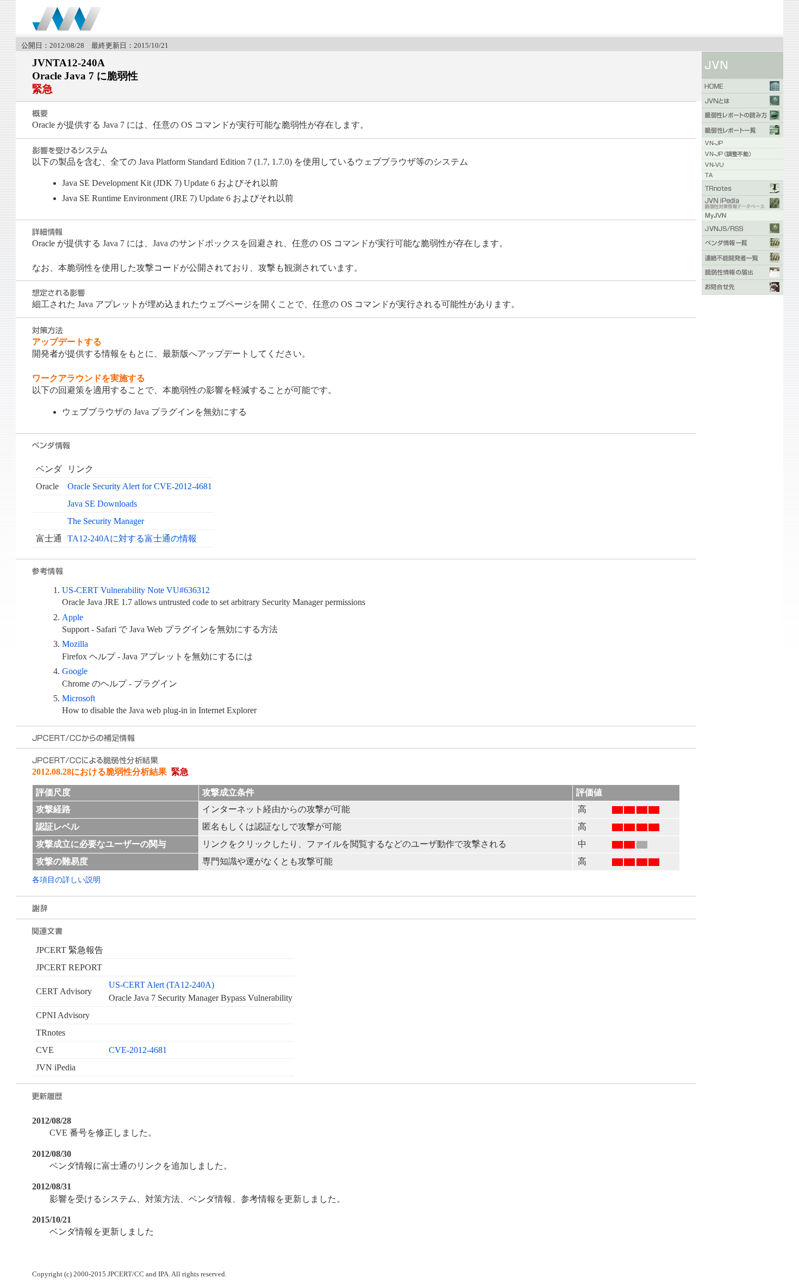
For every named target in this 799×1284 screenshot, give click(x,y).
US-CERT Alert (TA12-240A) (161, 984)
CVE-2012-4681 (138, 1050)
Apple (72, 617)
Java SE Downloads (102, 503)
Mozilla (75, 644)
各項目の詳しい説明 (66, 879)
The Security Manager (105, 521)
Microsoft (78, 698)
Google (75, 671)
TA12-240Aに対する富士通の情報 (132, 538)
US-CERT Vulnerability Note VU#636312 (136, 590)
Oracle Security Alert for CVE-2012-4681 (139, 486)
